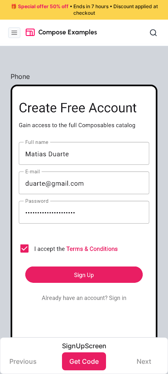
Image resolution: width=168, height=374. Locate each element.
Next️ (144, 361)
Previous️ (23, 361)
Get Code (84, 361)
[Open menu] (14, 32)
